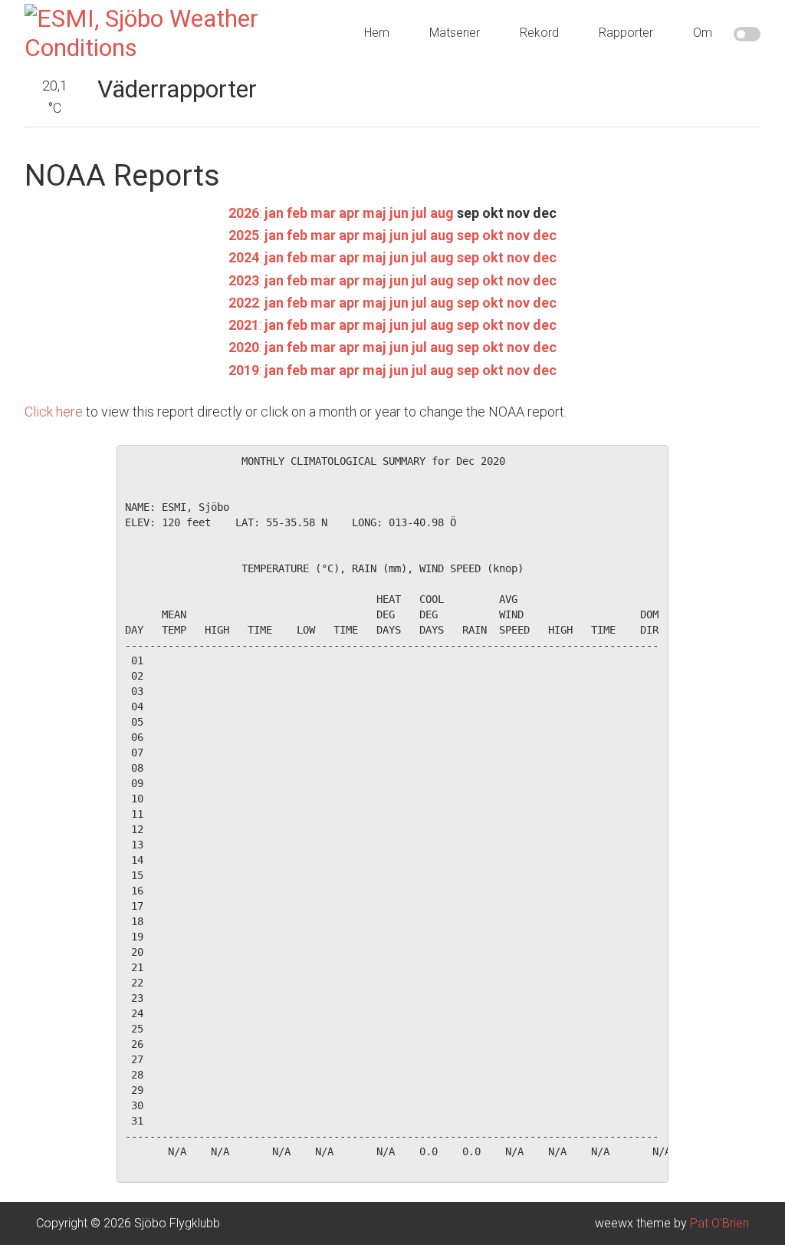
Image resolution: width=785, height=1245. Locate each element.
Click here (54, 411)
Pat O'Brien (719, 1223)
